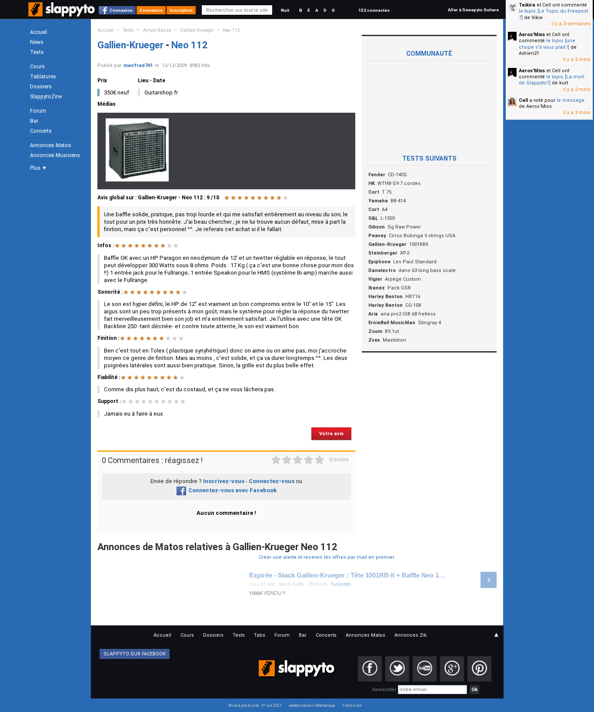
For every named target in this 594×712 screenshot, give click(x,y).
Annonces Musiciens (55, 155)
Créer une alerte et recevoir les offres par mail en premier (326, 557)
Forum (38, 111)
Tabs (259, 635)
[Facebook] (370, 669)
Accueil (38, 32)
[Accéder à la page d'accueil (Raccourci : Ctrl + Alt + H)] (62, 14)
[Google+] (452, 669)
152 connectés (374, 10)
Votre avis (331, 434)
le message (570, 100)
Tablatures (43, 77)
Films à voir (352, 705)
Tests (37, 52)
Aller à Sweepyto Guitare (473, 9)
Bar (34, 121)
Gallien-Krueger (197, 30)
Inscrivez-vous (223, 481)
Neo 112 (231, 30)
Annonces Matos (50, 145)
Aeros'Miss (532, 34)
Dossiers (41, 87)
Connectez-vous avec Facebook (232, 490)
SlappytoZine (46, 97)
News (36, 42)
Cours (37, 67)
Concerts (41, 131)
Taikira (527, 5)
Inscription (181, 10)
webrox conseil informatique (312, 705)
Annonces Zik (410, 635)
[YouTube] (425, 669)
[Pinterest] (479, 669)
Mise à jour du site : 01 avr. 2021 (255, 705)
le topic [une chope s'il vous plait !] (547, 44)
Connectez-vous (271, 481)
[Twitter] (397, 669)
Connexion (121, 10)
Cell (523, 100)
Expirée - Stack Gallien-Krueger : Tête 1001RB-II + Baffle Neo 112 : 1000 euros (348, 575)
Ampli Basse (157, 30)
